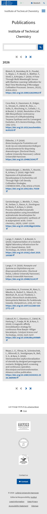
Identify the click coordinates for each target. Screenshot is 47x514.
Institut (34, 497)
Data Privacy (32, 501)
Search (40, 47)
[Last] (30, 56)
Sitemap (34, 506)
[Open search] (44, 3)
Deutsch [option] (36, 3)
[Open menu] (43, 12)
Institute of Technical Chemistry (22, 11)
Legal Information (16, 501)
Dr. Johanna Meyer (32, 407)
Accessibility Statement (18, 506)
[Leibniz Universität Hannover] (9, 3)
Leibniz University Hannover (27, 492)
